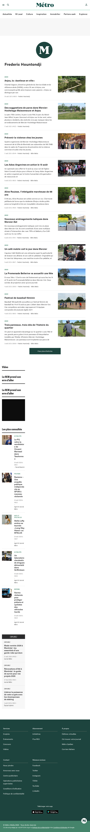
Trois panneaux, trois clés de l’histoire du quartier (26, 326)
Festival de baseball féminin (19, 297)
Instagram (36, 775)
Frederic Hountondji (24, 96)
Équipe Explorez (9, 705)
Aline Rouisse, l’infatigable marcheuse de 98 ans (28, 193)
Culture (29, 14)
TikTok (34, 780)
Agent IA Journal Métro (19, 508)
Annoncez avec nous (11, 770)
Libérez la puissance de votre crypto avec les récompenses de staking (13, 696)
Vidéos (6, 749)
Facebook (36, 765)
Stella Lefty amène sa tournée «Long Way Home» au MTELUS (19, 526)
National (17, 589)
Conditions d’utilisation (12, 788)
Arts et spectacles (18, 516)
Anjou (6, 77)
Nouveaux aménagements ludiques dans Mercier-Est (26, 220)
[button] (3, 5)
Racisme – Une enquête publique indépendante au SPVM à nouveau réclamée (19, 487)
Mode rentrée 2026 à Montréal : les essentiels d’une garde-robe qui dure (13, 649)
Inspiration (41, 14)
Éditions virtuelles (69, 734)
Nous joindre (8, 765)
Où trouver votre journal (71, 739)
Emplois (6, 734)
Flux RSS (36, 739)
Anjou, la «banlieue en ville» (19, 80)
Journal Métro (8, 659)
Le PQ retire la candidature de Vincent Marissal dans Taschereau (19, 449)
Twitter (35, 770)
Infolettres (36, 734)
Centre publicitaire (10, 775)
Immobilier (55, 14)
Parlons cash (70, 14)
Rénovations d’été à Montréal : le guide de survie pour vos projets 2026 (13, 672)
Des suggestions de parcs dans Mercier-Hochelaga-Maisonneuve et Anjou (26, 109)
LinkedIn (35, 791)
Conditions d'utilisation (60, 827)
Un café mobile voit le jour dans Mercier (25, 248)
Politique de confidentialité (13, 793)
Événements (8, 739)
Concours (7, 744)
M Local (19, 14)
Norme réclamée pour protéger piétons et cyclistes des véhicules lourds (18, 602)
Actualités (7, 14)
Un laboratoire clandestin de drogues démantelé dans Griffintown (19, 562)
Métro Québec (67, 744)
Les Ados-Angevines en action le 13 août (26, 164)
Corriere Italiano (68, 749)
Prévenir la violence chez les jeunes (23, 137)
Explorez (83, 14)
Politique (17, 474)
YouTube (35, 786)
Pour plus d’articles (45, 351)
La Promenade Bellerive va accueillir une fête (28, 273)
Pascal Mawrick (19, 467)
